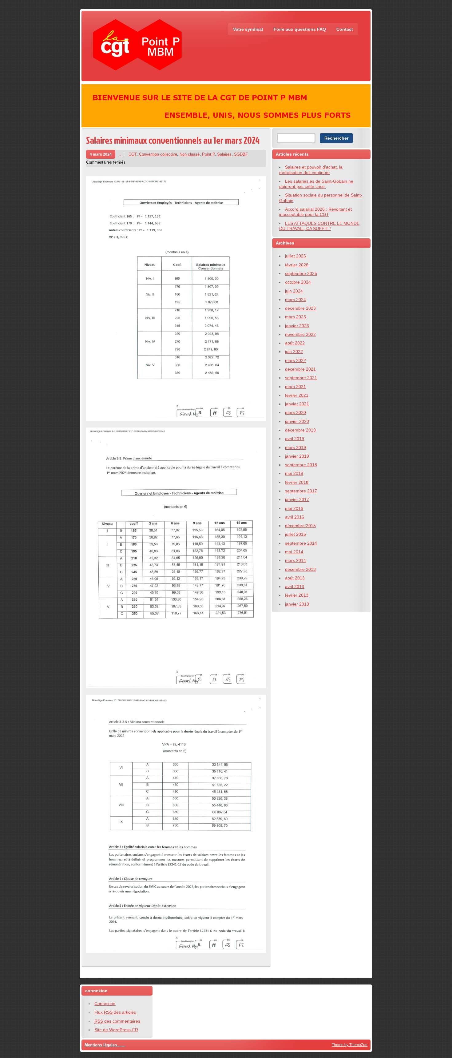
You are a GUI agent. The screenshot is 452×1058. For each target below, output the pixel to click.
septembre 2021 (301, 377)
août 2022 (295, 342)
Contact (344, 29)
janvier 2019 (297, 456)
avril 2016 (294, 517)
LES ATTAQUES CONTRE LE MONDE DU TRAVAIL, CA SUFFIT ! (319, 226)
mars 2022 (295, 360)
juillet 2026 (295, 255)
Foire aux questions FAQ (300, 29)
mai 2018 (294, 473)
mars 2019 (295, 447)
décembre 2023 (300, 308)
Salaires (224, 154)
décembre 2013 (300, 569)
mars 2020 (295, 412)
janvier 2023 (297, 325)
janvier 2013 (297, 604)
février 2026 (296, 264)
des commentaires (117, 1021)
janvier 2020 (297, 421)
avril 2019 (294, 438)
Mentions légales (101, 1045)
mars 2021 (295, 386)
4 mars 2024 (101, 154)
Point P (208, 154)
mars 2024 (295, 299)
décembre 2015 (300, 525)
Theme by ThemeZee (349, 1045)
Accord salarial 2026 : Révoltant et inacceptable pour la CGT (315, 212)
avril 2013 (294, 586)
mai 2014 (294, 551)
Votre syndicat (248, 29)
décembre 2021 (300, 369)
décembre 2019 (300, 430)
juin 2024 (294, 290)
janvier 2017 (297, 499)
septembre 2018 (301, 464)
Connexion (104, 1003)
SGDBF (241, 154)
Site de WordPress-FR (116, 1029)
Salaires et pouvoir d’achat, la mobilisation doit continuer (311, 170)
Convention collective (158, 154)
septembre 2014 (301, 543)
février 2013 (296, 595)
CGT (133, 154)
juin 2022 (294, 351)
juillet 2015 (295, 534)
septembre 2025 (301, 273)
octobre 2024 (298, 282)
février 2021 (296, 395)
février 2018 (296, 482)
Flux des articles (115, 1012)
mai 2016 (294, 508)
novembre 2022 (300, 334)
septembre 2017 (301, 490)
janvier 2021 (297, 403)
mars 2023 (295, 316)
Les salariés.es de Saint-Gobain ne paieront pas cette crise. (316, 184)
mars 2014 (295, 560)
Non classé (190, 154)
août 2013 (295, 577)
